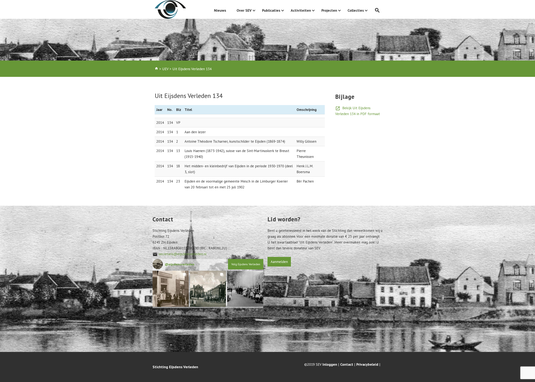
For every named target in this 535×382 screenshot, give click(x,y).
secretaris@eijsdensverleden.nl (182, 254)
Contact (346, 364)
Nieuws (220, 10)
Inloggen (329, 364)
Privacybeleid (367, 364)
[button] (171, 289)
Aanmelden (279, 261)
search (377, 10)
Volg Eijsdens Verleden (245, 264)
